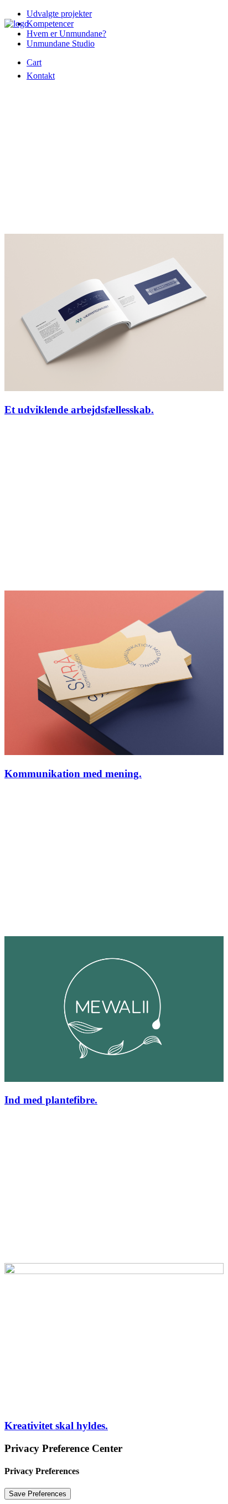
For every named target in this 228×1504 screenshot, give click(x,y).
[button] (114, 388)
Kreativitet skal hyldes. (56, 1425)
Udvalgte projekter (59, 13)
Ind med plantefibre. (50, 1100)
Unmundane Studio (61, 43)
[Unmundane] (29, 35)
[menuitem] (41, 76)
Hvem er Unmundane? (66, 33)
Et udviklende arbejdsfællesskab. (79, 409)
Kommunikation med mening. (73, 773)
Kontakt (41, 75)
